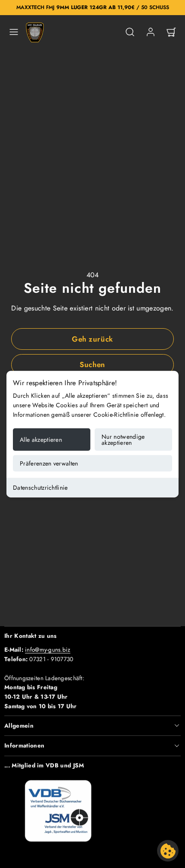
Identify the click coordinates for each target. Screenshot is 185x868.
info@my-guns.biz (47, 649)
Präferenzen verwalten (49, 463)
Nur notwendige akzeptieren (123, 439)
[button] (13, 32)
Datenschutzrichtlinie (40, 487)
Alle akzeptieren (41, 439)
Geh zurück (92, 339)
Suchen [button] (92, 364)
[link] (150, 32)
